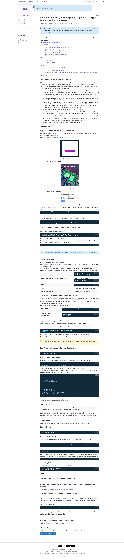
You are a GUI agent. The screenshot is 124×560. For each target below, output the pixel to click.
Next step (45, 75)
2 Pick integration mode (23, 24)
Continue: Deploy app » (48, 534)
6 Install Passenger (22, 36)
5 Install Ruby (21, 33)
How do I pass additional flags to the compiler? (56, 74)
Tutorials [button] (31, 1)
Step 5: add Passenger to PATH (52, 52)
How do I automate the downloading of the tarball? (56, 70)
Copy (97, 211)
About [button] (104, 1)
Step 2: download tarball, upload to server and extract (57, 47)
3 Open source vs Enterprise (24, 27)
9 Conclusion (21, 45)
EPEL (79, 278)
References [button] (44, 1)
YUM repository (78, 112)
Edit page (97, 15)
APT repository (59, 112)
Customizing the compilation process (55, 517)
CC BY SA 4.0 (69, 549)
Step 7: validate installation (51, 56)
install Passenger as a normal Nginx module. (54, 481)
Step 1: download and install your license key (55, 46)
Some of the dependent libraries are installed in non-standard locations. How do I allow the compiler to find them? (71, 72)
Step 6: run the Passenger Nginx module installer (56, 54)
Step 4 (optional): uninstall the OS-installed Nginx (56, 51)
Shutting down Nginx (50, 62)
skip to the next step (59, 262)
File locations (48, 59)
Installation (45, 44)
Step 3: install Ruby (49, 49)
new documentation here (46, 8)
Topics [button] (37, 1)
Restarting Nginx (49, 64)
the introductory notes (55, 298)
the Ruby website (86, 291)
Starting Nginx (48, 60)
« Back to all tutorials (25, 15)
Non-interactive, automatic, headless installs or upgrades (60, 489)
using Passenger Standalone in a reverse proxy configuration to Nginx (63, 118)
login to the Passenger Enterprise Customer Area (55, 137)
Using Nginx (45, 57)
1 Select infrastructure (23, 20)
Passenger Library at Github (67, 556)
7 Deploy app (22, 39)
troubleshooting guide (64, 400)
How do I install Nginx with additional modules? (56, 67)
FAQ (44, 65)
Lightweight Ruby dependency (85, 270)
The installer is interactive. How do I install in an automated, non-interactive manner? (64, 69)
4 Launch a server (22, 30)
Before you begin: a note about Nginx (51, 42)
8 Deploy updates (22, 42)
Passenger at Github (55, 556)
